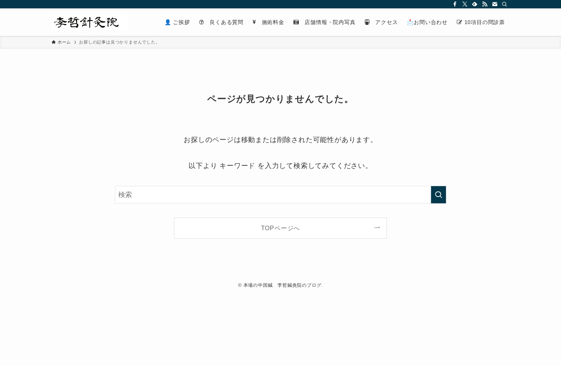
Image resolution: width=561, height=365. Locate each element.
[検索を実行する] (438, 194)
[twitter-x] (465, 4)
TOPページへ (280, 227)
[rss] (485, 4)
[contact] (495, 4)
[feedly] (475, 4)
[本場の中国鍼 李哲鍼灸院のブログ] (89, 22)
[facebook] (455, 4)
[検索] (504, 4)
